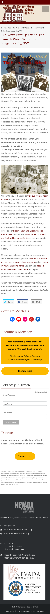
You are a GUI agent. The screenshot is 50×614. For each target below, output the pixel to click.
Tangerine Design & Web (28, 607)
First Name (7, 404)
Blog (9, 28)
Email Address (9, 395)
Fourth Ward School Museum (32, 611)
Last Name (7, 413)
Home (3, 28)
